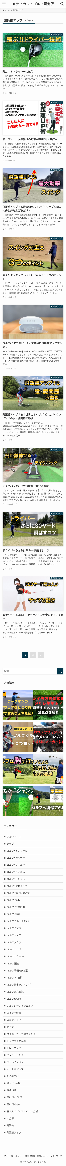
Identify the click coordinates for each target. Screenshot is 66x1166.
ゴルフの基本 (14, 928)
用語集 (10, 1125)
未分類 (10, 1118)
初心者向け (13, 1076)
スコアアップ (14, 1020)
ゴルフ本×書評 (15, 977)
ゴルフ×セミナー (16, 857)
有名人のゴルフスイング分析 (22, 1111)
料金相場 (11, 1090)
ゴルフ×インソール (17, 850)
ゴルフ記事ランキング (19, 984)
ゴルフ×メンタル (16, 879)
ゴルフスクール (15, 956)
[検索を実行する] (60, 671)
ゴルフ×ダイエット (17, 865)
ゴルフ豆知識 (14, 998)
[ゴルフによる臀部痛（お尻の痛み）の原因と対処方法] (48, 769)
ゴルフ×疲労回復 (16, 907)
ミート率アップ (15, 1069)
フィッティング (15, 1055)
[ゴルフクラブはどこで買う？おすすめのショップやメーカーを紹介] (18, 737)
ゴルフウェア (14, 935)
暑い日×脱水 (13, 1104)
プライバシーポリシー (13, 1156)
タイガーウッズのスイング (21, 1034)
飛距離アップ (14, 1132)
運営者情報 (30, 1156)
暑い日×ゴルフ (15, 1097)
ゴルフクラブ (14, 942)
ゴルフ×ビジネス (16, 872)
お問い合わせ (42, 1156)
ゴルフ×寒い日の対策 (18, 893)
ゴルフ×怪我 (13, 900)
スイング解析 (14, 1013)
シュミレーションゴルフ (20, 1006)
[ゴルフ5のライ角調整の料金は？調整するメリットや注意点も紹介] (48, 705)
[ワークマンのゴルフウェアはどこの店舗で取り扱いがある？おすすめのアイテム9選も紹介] (18, 705)
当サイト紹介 (14, 1083)
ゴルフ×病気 (13, 914)
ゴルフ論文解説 (15, 991)
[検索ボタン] (62, 4)
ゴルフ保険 (13, 963)
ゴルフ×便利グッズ (17, 886)
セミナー (11, 1027)
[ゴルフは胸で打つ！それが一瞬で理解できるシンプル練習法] (18, 769)
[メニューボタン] (4, 4)
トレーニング (14, 1048)
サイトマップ (56, 1156)
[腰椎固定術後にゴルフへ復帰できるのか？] (48, 801)
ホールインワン (15, 1062)
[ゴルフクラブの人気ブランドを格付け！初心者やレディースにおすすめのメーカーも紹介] (48, 737)
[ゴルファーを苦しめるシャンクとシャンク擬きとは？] (18, 801)
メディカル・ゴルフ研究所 (33, 4)
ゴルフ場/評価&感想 (17, 970)
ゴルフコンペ (14, 949)
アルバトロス (14, 836)
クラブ (10, 843)
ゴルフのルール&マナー (19, 921)
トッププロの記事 (16, 1041)
